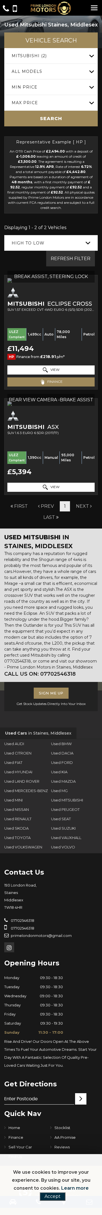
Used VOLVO (63, 847)
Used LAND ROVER (21, 781)
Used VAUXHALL (66, 837)
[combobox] (51, 56)
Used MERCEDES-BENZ (26, 790)
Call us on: (40, 674)
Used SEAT (61, 819)
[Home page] (51, 8)
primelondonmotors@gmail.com (41, 935)
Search (51, 118)
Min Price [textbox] (24, 87)
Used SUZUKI (63, 828)
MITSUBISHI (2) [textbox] (29, 55)
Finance (15, 1137)
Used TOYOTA (17, 837)
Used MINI (13, 800)
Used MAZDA (63, 781)
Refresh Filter (70, 258)
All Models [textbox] (27, 71)
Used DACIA (62, 753)
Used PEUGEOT (65, 809)
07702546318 (22, 920)
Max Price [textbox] (25, 102)
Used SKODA (16, 828)
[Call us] (5, 9)
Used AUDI (14, 743)
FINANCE (54, 381)
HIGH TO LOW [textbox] (28, 243)
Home (14, 1127)
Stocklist (62, 1127)
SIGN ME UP (51, 693)
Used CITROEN (17, 753)
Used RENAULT (17, 819)
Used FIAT (13, 762)
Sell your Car (20, 1147)
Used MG (59, 790)
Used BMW (61, 743)
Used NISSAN (16, 809)
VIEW (55, 369)
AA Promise (65, 1137)
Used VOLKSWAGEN (23, 847)
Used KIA (59, 772)
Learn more (75, 1188)
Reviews (62, 1147)
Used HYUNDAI (18, 772)
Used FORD (62, 762)
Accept (52, 1196)
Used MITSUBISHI (67, 800)
